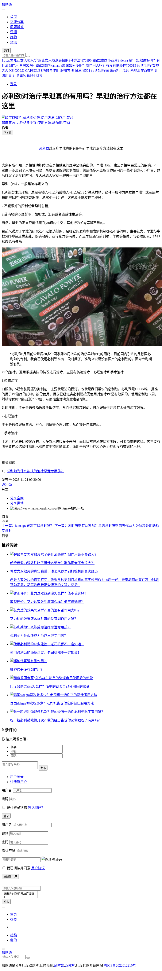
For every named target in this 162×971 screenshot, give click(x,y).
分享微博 (17, 503)
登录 (13, 84)
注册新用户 (18, 782)
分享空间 (17, 498)
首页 (13, 17)
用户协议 (38, 868)
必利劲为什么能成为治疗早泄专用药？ (35, 471)
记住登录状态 (17, 807)
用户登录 (17, 777)
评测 (13, 32)
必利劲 (44, 148)
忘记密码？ (36, 807)
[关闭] (3, 907)
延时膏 (59, 965)
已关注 (7, 133)
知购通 (7, 4)
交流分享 (17, 22)
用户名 (7, 790)
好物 (13, 37)
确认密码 (8, 851)
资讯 (13, 42)
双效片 (70, 965)
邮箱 (5, 833)
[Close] (3, 948)
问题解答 (17, 27)
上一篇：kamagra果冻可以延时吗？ (28, 525)
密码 (5, 799)
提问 (6, 50)
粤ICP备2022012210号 (120, 965)
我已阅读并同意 (26, 868)
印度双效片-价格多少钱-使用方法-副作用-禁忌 (36, 123)
